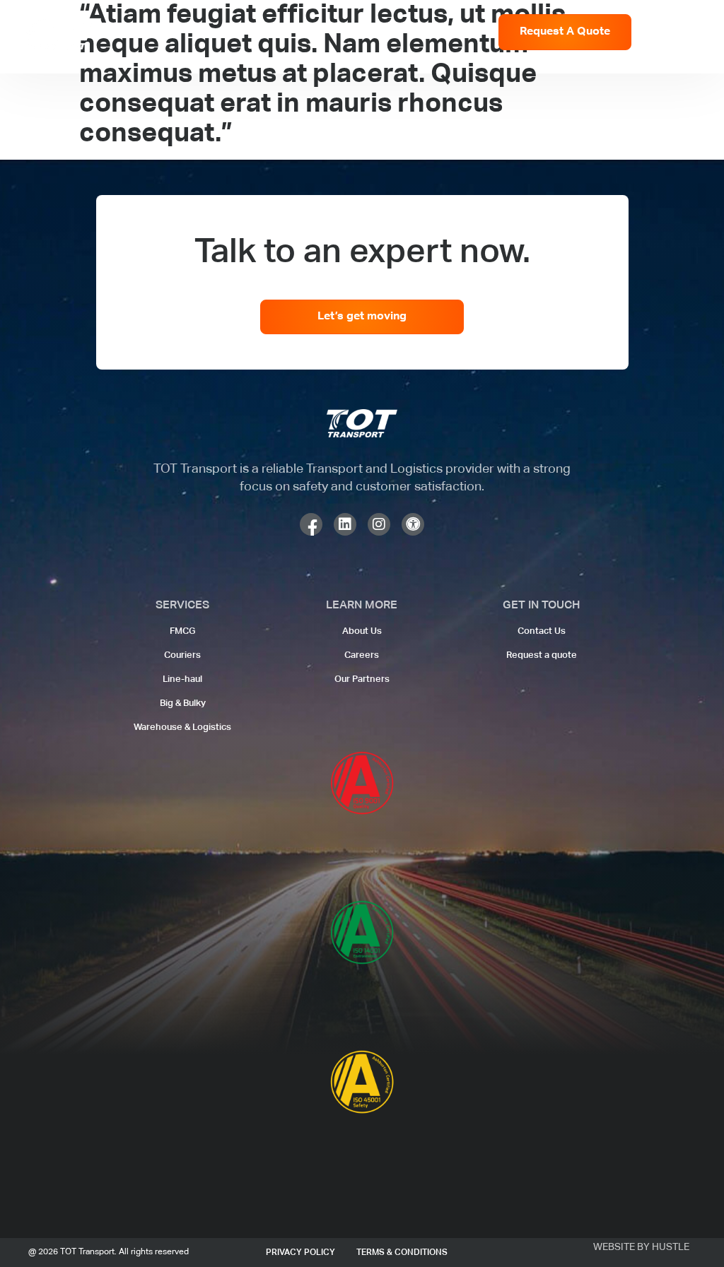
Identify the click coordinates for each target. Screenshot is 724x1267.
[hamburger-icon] (689, 34)
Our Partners (362, 679)
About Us (362, 631)
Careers (361, 655)
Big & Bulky (183, 703)
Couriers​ (182, 655)
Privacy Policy (300, 1253)
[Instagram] (379, 524)
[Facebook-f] (311, 524)
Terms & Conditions (402, 1253)
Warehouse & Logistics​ (182, 727)
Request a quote (541, 655)
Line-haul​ (182, 679)
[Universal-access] (413, 524)
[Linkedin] (345, 524)
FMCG (182, 631)
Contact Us (542, 631)
